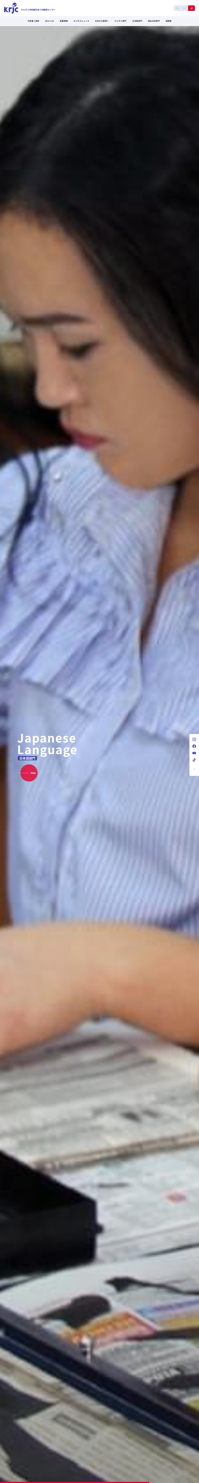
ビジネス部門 (120, 21)
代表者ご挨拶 (33, 21)
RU (177, 8)
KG (184, 8)
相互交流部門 (154, 21)
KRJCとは (49, 21)
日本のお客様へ (102, 21)
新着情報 (64, 21)
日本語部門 (137, 21)
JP (191, 8)
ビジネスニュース (81, 21)
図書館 (169, 21)
